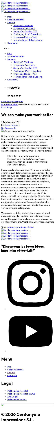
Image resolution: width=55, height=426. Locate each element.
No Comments (8, 127)
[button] (12, 101)
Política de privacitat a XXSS (21, 393)
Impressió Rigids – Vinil (25, 37)
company (11, 227)
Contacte (12, 42)
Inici (9, 16)
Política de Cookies (17, 399)
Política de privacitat (17, 390)
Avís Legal (12, 396)
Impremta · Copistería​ (24, 28)
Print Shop (6, 107)
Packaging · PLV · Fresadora (27, 34)
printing (20, 227)
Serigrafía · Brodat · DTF (25, 31)
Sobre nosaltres (15, 19)
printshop (29, 227)
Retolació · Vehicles (23, 25)
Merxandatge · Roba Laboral (27, 40)
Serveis (11, 22)
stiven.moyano (11, 125)
